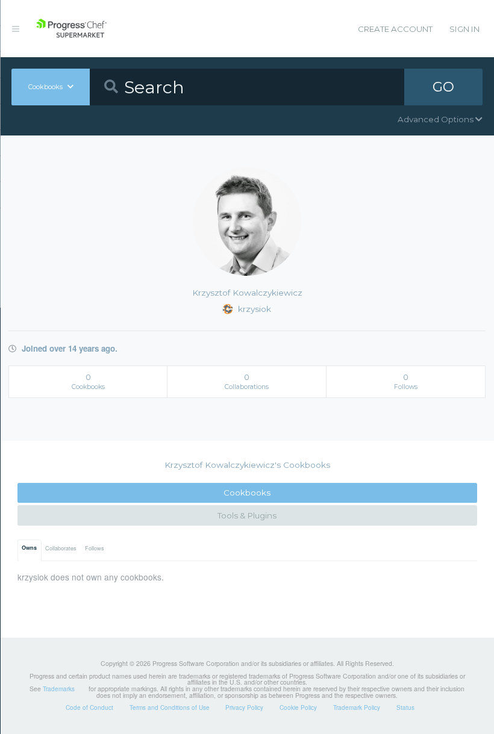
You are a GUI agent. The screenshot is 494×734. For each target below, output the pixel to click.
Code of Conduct (89, 707)
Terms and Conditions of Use (170, 707)
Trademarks (59, 689)
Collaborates (61, 548)
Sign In (464, 29)
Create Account (395, 29)
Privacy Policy (244, 707)
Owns (29, 548)
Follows (94, 548)
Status (405, 707)
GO (443, 86)
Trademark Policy (356, 707)
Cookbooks (247, 492)
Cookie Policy (298, 707)
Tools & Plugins (247, 515)
